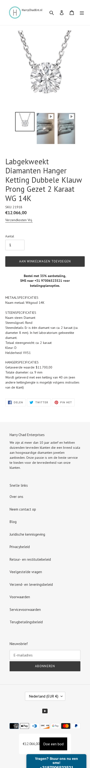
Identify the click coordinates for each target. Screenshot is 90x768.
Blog (13, 521)
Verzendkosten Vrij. (19, 220)
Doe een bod (53, 743)
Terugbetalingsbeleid (26, 622)
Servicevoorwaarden (25, 609)
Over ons (16, 496)
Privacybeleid (20, 546)
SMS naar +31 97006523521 (41, 280)
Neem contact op (23, 509)
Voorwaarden (20, 597)
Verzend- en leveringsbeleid (31, 584)
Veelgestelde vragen (26, 572)
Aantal (9, 236)
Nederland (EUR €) (43, 696)
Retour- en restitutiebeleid (30, 559)
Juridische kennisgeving (27, 534)
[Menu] (82, 12)
